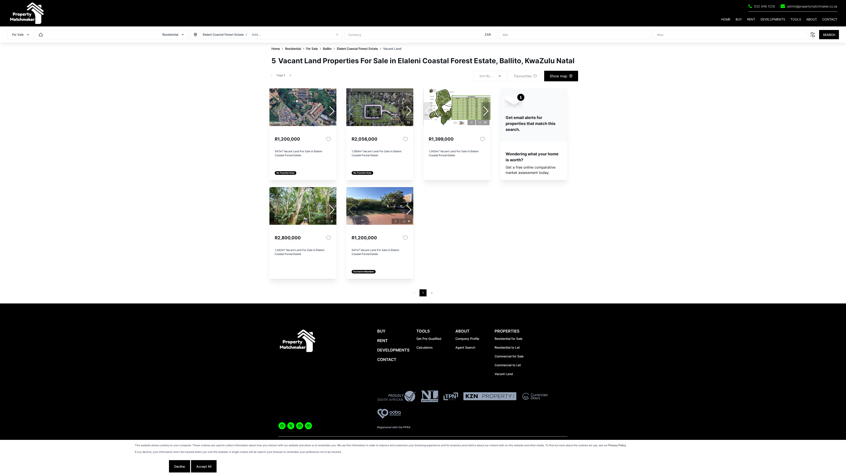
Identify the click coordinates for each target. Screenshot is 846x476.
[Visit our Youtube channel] (308, 425)
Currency (354, 35)
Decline (179, 466)
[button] (246, 34)
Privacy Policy (617, 445)
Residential (293, 48)
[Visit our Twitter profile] (290, 425)
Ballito (327, 48)
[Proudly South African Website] (396, 397)
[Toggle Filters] (812, 34)
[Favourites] (328, 139)
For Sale (312, 48)
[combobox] (276, 35)
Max (660, 35)
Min (505, 35)
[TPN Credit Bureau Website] (450, 397)
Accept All (203, 466)
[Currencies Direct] (535, 397)
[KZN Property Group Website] (489, 397)
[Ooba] (389, 414)
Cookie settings (151, 466)
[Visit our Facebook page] (282, 425)
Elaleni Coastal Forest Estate (357, 48)
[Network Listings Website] (429, 396)
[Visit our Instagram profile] (299, 425)
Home (275, 48)
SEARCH (829, 35)
